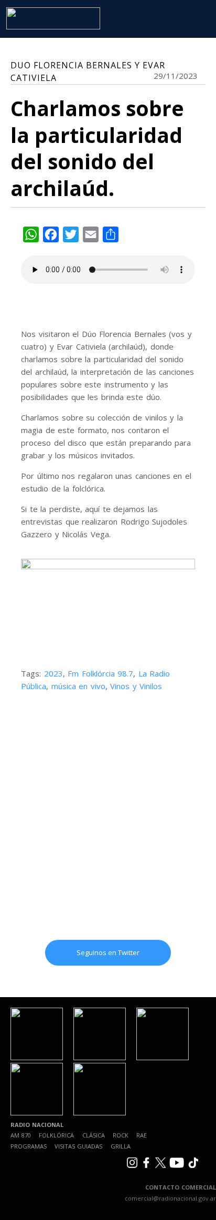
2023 (53, 673)
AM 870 (20, 1135)
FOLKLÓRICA (56, 1135)
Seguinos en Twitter (108, 952)
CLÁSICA (93, 1135)
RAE (141, 1135)
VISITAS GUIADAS (78, 1146)
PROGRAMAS (28, 1146)
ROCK (120, 1135)
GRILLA (121, 1146)
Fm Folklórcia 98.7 (100, 673)
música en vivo (78, 686)
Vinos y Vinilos (136, 686)
